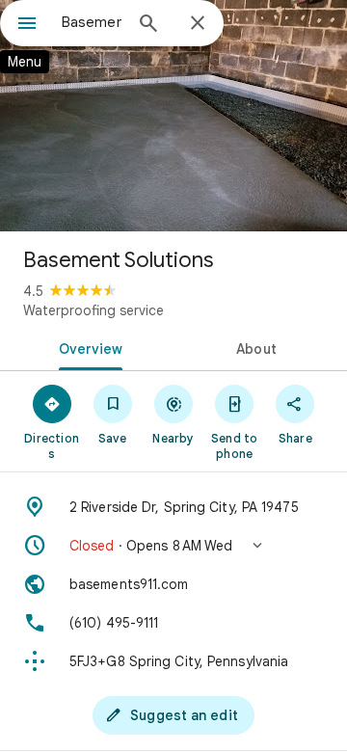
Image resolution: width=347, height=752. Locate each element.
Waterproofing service (93, 310)
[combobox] (91, 22)
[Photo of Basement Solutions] (173, 115)
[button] (173, 545)
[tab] (87, 347)
